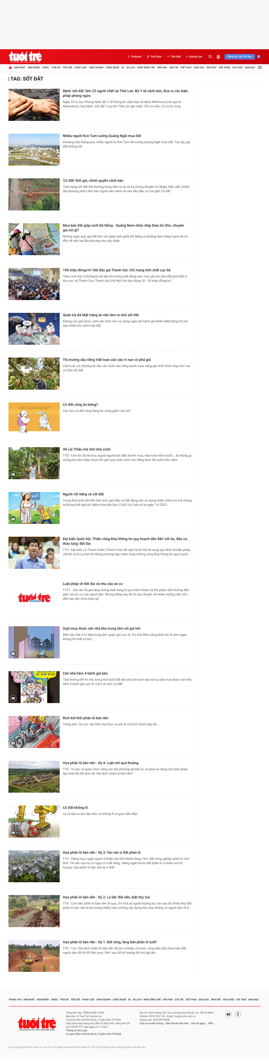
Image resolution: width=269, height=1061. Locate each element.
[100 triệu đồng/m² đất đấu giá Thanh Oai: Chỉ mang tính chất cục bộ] (34, 284)
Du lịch (130, 67)
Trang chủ (15, 999)
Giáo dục (199, 67)
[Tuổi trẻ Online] (37, 1024)
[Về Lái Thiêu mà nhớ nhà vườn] (34, 463)
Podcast (136, 56)
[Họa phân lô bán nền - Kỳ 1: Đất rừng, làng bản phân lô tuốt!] (34, 956)
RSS (210, 1023)
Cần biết (176, 56)
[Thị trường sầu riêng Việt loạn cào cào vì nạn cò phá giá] (34, 374)
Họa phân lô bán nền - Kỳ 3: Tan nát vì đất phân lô (102, 853)
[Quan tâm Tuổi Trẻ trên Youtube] (228, 1014)
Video (45, 67)
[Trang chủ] (10, 67)
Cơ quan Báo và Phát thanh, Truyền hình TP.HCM (93, 1034)
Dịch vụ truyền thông (151, 1023)
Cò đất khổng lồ (75, 808)
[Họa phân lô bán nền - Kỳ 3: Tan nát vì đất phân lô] (34, 866)
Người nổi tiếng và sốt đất (83, 494)
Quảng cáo (195, 56)
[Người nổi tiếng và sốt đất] (34, 508)
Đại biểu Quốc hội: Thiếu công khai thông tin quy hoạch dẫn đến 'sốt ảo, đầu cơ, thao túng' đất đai (125, 541)
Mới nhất (19, 67)
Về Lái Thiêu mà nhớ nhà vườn (87, 449)
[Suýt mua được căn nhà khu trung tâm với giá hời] (34, 642)
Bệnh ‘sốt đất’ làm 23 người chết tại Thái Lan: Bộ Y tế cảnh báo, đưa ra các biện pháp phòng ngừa (125, 93)
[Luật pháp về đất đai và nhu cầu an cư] (34, 598)
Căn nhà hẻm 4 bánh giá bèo (85, 673)
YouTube (156, 56)
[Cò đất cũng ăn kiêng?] (34, 418)
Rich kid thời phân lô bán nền (86, 718)
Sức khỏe (224, 67)
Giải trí (173, 67)
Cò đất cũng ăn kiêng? (80, 405)
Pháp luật (80, 67)
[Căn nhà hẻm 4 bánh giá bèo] (34, 687)
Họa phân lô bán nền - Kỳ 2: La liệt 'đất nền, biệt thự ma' (106, 897)
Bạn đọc (250, 67)
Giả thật (237, 67)
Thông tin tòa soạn (76, 1030)
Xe (122, 67)
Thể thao (185, 67)
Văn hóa (162, 67)
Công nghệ (112, 67)
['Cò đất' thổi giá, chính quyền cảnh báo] (34, 194)
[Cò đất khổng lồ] (34, 821)
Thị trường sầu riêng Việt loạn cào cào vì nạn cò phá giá (107, 360)
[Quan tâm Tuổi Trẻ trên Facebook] (238, 1014)
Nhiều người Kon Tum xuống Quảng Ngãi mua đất (102, 136)
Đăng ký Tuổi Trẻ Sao (240, 56)
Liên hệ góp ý (198, 1023)
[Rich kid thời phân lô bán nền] (34, 732)
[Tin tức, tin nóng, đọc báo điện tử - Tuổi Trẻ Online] (25, 57)
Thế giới (67, 67)
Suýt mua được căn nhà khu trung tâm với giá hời (101, 628)
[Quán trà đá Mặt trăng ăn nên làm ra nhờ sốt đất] (34, 329)
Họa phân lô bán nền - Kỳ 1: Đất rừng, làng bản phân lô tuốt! (110, 942)
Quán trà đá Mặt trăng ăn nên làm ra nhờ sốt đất (101, 315)
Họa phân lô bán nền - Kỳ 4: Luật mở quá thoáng (101, 763)
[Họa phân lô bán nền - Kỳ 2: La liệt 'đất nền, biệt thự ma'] (34, 911)
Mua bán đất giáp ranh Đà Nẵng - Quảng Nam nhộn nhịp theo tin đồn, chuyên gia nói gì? (123, 227)
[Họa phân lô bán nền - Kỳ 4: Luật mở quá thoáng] (34, 777)
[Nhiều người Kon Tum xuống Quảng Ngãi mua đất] (34, 150)
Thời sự (55, 67)
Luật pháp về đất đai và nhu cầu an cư (93, 584)
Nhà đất (212, 67)
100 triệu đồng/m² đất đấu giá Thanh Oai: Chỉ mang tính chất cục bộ (117, 270)
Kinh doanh (96, 67)
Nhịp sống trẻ (146, 67)
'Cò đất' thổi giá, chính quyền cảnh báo (93, 181)
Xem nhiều (34, 67)
